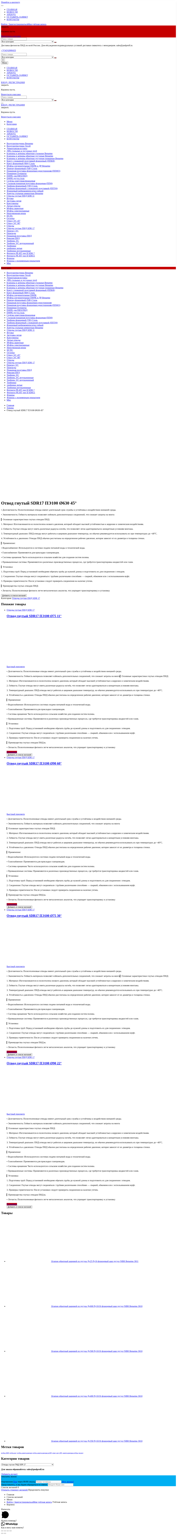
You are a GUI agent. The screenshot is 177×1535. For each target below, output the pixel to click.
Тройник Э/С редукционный (20, 243)
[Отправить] (55, 42)
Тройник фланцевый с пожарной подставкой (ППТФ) (32, 188)
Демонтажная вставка (17, 148)
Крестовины (12, 203)
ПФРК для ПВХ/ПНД (17, 176)
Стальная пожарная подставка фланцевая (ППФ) (30, 183)
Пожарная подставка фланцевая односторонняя (29, 303)
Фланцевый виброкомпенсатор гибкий (25, 191)
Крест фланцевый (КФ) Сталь (21, 163)
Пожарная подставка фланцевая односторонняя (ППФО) (33, 171)
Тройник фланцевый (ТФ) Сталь (22, 186)
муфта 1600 (5, 1453)
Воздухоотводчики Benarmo (20, 143)
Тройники (11, 246)
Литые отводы (13, 206)
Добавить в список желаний (14, 596)
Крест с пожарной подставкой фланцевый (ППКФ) (31, 161)
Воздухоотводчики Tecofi (19, 146)
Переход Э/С (13, 231)
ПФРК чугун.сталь (15, 178)
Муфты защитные (15, 208)
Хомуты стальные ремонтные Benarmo (25, 193)
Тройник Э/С (13, 241)
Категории (12, 124)
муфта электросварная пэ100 (42, 1453)
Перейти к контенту (10, 2)
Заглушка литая (14, 201)
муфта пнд (13, 1453)
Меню (9, 121)
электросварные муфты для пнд (73, 1453)
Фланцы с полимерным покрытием (23, 261)
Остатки (11, 218)
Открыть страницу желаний (14, 1490)
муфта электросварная (24, 1453)
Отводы (10, 226)
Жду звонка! (68, 1481)
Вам (15, 1481)
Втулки (10, 198)
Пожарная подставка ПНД (19, 236)
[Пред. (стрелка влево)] (2, 1533)
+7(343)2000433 (8, 50)
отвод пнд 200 (57, 1453)
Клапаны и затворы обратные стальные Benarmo (30, 153)
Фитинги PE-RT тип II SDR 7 (21, 253)
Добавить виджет (9, 1474)
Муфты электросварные (18, 211)
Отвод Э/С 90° (13, 223)
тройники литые (14, 248)
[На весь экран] (8, 1530)
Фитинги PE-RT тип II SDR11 (21, 256)
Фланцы (10, 258)
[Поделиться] (5, 1530)
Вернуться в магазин (11, 36)
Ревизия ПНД (13, 238)
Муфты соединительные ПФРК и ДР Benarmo (28, 166)
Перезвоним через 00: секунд (18, 1481)
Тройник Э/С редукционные (20, 377)
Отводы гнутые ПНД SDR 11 (20, 196)
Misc (9, 263)
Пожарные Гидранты (17, 173)
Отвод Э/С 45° (13, 221)
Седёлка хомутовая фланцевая (21, 181)
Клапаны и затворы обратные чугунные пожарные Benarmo (35, 158)
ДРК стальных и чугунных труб (22, 151)
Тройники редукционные (19, 251)
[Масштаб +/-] (10, 1530)
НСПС (10, 216)
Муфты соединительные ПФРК (22, 295)
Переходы (11, 233)
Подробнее (12, 752)
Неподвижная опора (16, 213)
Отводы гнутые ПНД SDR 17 (21, 228)
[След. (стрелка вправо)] (5, 1533)
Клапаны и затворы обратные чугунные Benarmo (30, 156)
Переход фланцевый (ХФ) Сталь (22, 168)
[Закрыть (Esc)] (2, 1530)
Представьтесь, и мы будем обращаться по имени (24, 1484)
